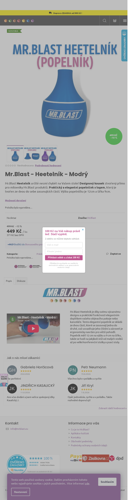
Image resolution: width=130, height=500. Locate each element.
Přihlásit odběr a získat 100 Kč (64, 257)
